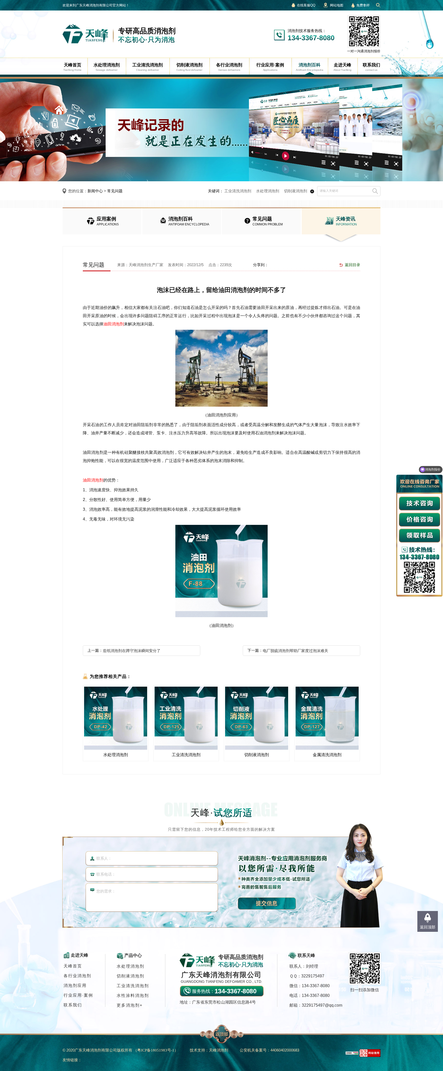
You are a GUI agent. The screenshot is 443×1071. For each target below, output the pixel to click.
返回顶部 (427, 927)
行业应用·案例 (78, 995)
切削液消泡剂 (295, 191)
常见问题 (115, 191)
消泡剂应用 (75, 985)
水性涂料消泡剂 (133, 995)
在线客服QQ (306, 5)
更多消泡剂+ (130, 1005)
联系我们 (73, 1005)
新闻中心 (95, 191)
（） (155, 1050)
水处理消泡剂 (267, 191)
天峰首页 (73, 966)
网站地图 (336, 5)
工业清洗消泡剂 (237, 191)
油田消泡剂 (113, 324)
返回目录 (352, 265)
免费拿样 (363, 5)
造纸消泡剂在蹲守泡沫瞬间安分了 (131, 650)
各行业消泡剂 (77, 976)
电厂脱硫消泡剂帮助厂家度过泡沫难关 (295, 650)
